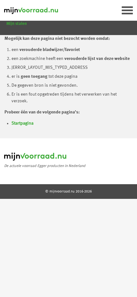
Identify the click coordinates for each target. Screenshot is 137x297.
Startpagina (22, 123)
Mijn (16, 24)
